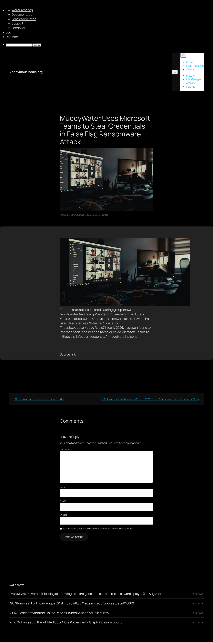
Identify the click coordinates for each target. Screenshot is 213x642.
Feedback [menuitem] (19, 28)
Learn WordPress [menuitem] (24, 19)
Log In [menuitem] (10, 32)
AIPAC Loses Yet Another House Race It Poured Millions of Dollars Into (59, 613)
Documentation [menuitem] (23, 14)
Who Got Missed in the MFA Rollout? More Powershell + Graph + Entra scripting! (66, 622)
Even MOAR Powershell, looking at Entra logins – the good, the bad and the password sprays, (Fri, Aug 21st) (86, 594)
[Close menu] (183, 55)
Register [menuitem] (12, 37)
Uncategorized (101, 214)
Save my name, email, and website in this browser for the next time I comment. (98, 528)
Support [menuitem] (17, 23)
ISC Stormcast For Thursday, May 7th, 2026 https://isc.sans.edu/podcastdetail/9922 (150, 399)
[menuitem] (109, 44)
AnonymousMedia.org (26, 72)
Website (63, 514)
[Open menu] (175, 72)
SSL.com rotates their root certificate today (39, 399)
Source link (68, 354)
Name (63, 487)
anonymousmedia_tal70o (80, 214)
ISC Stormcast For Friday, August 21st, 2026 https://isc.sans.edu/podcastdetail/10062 (71, 603)
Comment (65, 449)
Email (63, 501)
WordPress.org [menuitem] (22, 10)
